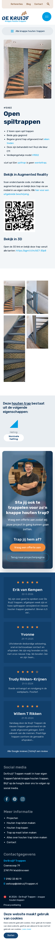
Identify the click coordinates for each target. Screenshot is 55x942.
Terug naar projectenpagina (27, 557)
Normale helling (14, 438)
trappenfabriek (12, 778)
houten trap (21, 403)
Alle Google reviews (17, 751)
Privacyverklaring (12, 905)
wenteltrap (40, 162)
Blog (28, 4)
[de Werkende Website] (5, 896)
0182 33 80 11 (13, 878)
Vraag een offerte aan (27, 547)
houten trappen (39, 778)
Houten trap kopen (17, 827)
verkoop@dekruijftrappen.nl (22, 883)
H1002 (35, 155)
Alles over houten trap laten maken (27, 837)
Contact (38, 4)
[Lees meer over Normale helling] (14, 424)
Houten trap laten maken (21, 823)
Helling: (14, 432)
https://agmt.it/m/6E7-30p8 (31, 250)
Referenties (17, 4)
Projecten (12, 818)
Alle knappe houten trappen (30, 31)
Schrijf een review (38, 751)
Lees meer (26, 929)
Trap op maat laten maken (22, 832)
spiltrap (21, 162)
